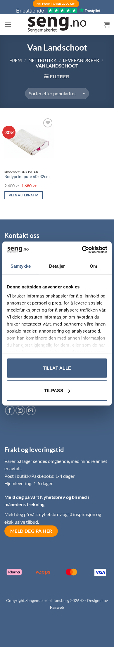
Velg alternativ (23, 195)
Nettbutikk (42, 60)
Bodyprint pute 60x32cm (27, 176)
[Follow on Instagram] (20, 410)
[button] (7, 24)
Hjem (15, 60)
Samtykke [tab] (21, 265)
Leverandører (81, 60)
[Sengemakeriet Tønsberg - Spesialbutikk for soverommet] (57, 25)
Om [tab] (93, 265)
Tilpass (53, 390)
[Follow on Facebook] (10, 410)
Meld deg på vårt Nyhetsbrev (35, 497)
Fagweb (57, 607)
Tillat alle (57, 367)
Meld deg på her (31, 531)
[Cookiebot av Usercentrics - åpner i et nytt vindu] (82, 250)
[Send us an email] (31, 410)
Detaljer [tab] (57, 265)
